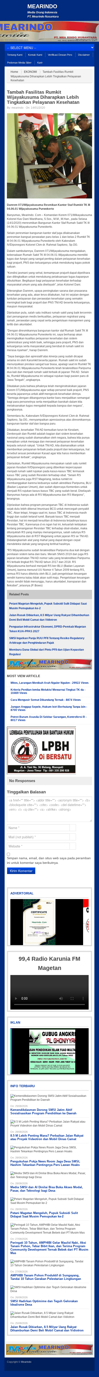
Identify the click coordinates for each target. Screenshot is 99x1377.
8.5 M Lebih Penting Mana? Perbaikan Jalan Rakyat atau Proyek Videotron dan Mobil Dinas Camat (46, 1137)
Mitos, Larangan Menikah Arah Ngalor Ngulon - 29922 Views (50, 682)
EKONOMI (30, 71)
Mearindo (42, 6)
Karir (40, 62)
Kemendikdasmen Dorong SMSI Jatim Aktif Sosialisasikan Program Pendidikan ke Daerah (43, 1111)
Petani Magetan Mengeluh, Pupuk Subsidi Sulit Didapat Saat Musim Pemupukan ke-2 (44, 1214)
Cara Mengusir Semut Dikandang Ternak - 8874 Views (46, 700)
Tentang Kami (14, 54)
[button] (14, 922)
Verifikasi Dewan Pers (60, 54)
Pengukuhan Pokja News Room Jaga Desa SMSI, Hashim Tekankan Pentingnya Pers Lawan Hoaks (45, 1163)
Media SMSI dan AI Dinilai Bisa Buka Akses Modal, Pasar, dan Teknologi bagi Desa (46, 1188)
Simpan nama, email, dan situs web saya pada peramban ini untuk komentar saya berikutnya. (49, 860)
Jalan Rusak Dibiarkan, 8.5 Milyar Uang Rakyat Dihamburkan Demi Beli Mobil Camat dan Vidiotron (47, 1328)
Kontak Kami (35, 54)
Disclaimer (84, 54)
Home (14, 71)
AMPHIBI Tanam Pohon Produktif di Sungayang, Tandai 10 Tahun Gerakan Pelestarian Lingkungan (45, 1277)
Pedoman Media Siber (19, 62)
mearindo (17, 107)
